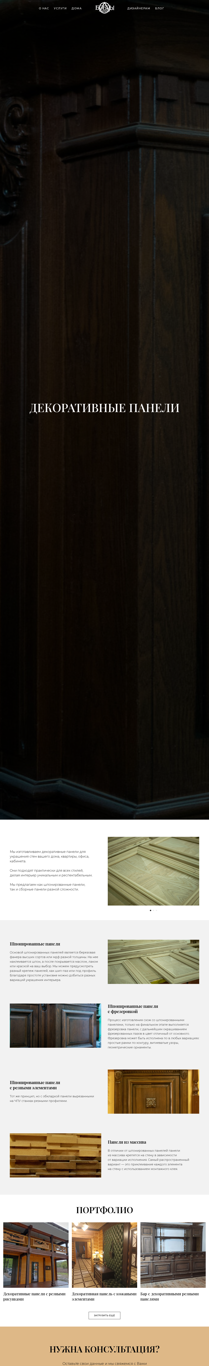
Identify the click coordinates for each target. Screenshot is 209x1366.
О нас (44, 8)
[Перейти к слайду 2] (153, 910)
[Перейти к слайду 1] (150, 910)
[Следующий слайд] (194, 871)
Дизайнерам (138, 8)
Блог (159, 8)
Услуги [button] (60, 8)
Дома (77, 8)
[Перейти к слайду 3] (156, 910)
